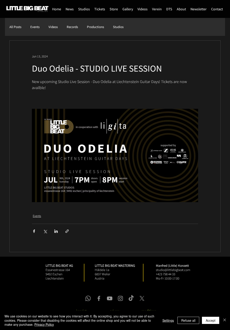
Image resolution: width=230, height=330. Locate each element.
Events (35, 27)
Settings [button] (168, 320)
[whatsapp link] (88, 298)
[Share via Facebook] (34, 231)
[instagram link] (120, 298)
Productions (95, 27)
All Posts (15, 27)
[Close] (224, 320)
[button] (113, 9)
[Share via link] (67, 231)
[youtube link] (109, 298)
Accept (210, 320)
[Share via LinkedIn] (56, 231)
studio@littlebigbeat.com (173, 270)
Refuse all (188, 320)
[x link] (142, 298)
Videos (53, 27)
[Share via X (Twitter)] (45, 231)
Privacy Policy (44, 324)
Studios (118, 27)
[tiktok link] (131, 298)
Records (72, 27)
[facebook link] (98, 298)
